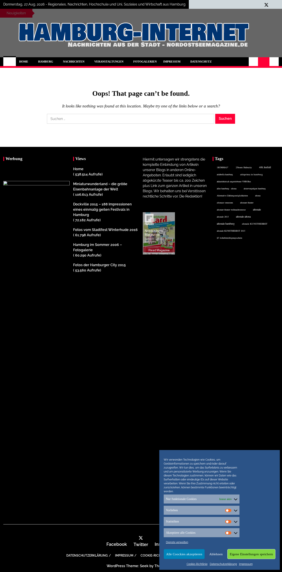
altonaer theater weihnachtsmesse (231, 209)
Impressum (246, 564)
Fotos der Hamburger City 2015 (99, 265)
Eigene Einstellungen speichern (251, 554)
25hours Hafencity (244, 167)
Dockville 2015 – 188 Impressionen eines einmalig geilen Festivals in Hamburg (102, 209)
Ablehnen (216, 554)
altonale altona (243, 216)
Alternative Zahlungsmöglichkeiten (232, 195)
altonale (257, 209)
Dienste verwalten (177, 542)
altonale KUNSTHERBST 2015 (231, 230)
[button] (253, 61)
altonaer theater (246, 202)
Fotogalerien (145, 61)
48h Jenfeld (265, 167)
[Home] (9, 61)
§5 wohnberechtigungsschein (229, 237)
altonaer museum (225, 202)
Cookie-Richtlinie (197, 564)
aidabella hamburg (225, 174)
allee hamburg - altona (226, 188)
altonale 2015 (223, 216)
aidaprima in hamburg (251, 174)
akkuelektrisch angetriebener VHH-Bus (234, 181)
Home (23, 61)
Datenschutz (201, 61)
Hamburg (45, 61)
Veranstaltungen (108, 61)
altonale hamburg (226, 223)
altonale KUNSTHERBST (254, 223)
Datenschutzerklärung (223, 564)
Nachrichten (73, 61)
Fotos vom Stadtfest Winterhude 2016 (105, 230)
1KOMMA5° (222, 167)
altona (257, 195)
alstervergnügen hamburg (255, 188)
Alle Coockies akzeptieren (184, 554)
